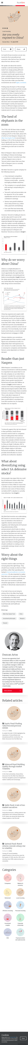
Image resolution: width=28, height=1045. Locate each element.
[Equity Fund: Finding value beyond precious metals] (14, 713)
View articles (8, 690)
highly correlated (21, 82)
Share (18, 49)
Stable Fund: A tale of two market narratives (13, 806)
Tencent (5, 623)
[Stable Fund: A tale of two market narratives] (14, 795)
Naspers (22, 618)
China (20, 614)
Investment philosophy (9, 618)
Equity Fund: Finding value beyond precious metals (12, 725)
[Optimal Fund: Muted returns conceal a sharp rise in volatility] (14, 833)
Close (23, 1038)
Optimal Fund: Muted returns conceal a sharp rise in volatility (13, 846)
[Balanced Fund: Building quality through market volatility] (14, 754)
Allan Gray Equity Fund (8, 138)
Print (4, 49)
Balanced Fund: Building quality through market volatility (13, 766)
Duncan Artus (5, 42)
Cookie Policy (13, 1037)
